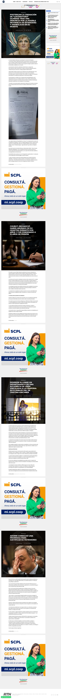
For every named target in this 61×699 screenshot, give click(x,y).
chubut (15, 320)
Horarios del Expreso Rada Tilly (41, 1)
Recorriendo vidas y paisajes (30, 5)
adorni (15, 631)
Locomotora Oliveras (17, 164)
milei (17, 631)
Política (31, 1)
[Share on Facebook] (25, 30)
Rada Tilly (18, 1)
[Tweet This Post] (26, 30)
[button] (6, 697)
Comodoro (25, 1)
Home (14, 1)
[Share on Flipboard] (28, 30)
